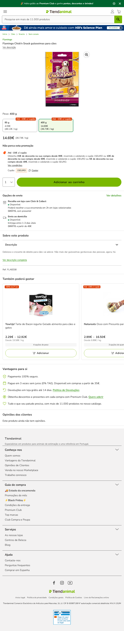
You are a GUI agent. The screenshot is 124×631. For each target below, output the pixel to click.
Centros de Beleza (15, 540)
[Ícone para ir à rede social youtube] (70, 583)
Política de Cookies (73, 597)
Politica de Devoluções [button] (66, 390)
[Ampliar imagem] (86, 54)
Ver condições (15, 165)
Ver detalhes (113, 195)
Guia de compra (15, 485)
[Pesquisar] (118, 19)
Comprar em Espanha (17, 570)
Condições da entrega (17, 505)
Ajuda (9, 555)
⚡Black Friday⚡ (15, 500)
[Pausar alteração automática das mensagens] (114, 3)
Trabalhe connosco (15, 475)
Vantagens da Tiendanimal (20, 460)
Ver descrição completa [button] (15, 260)
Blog (7, 545)
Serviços (10, 529)
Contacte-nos (13, 560)
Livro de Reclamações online (96, 597)
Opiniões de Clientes (17, 465)
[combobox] (62, 19)
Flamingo (7, 39)
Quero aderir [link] (95, 397)
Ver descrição (9, 47)
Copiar (35, 170)
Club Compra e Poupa (17, 519)
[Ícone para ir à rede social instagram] (62, 583)
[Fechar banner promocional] (119, 3)
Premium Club (13, 510)
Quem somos (12, 455)
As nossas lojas (14, 535)
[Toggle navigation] (5, 11)
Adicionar (43, 353)
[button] (112, 11)
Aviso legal (20, 597)
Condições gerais (56, 597)
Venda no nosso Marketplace (21, 470)
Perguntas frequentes (17, 565)
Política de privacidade (37, 597)
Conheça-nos (13, 450)
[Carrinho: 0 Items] (119, 12)
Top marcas (11, 515)
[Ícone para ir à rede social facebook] (54, 583)
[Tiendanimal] (59, 11)
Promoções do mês (16, 495)
